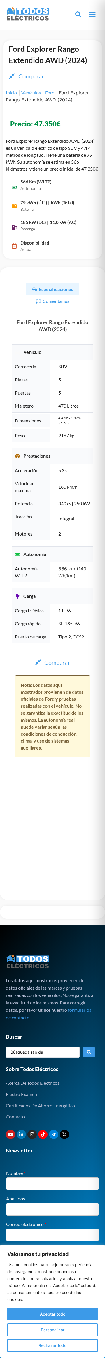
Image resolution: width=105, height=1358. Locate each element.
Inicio (11, 92)
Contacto (15, 1116)
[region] (52, 1301)
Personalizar (52, 1329)
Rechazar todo (52, 1345)
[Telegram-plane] (53, 1134)
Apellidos (17, 1198)
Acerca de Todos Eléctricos (33, 1083)
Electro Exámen (21, 1094)
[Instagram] (32, 1134)
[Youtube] (10, 1134)
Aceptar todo (52, 1313)
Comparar (31, 76)
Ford (50, 92)
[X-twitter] (64, 1134)
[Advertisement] (52, 844)
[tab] (52, 289)
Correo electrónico (26, 1224)
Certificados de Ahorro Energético (40, 1105)
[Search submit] (89, 1052)
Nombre (15, 1173)
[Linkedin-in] (21, 1134)
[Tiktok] (43, 1134)
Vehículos (31, 92)
